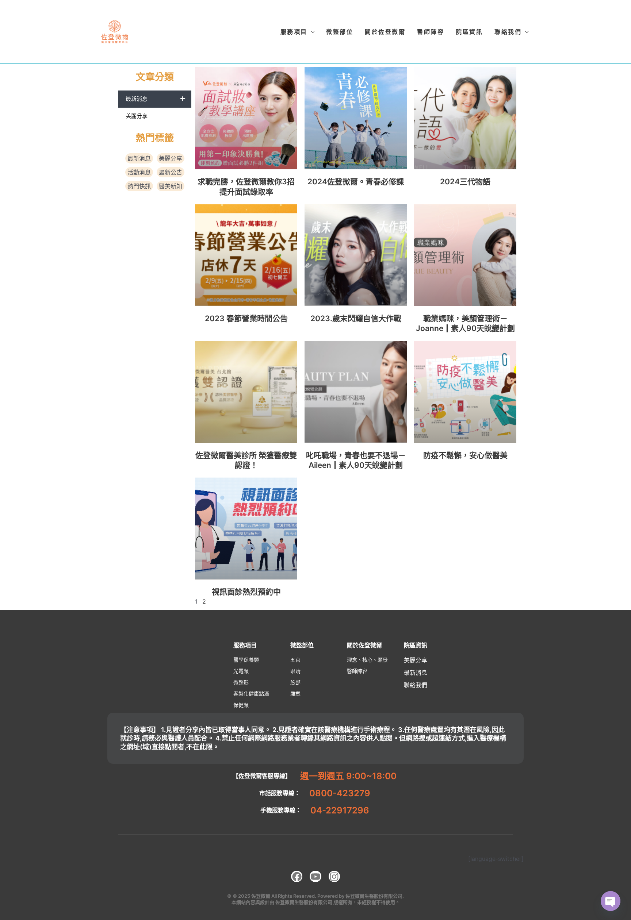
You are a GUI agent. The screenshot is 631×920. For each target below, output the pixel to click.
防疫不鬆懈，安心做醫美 (465, 455)
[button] (298, 32)
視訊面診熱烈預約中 (246, 591)
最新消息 (139, 158)
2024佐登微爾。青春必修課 (355, 181)
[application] (311, 32)
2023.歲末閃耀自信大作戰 (355, 318)
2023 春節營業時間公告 (246, 318)
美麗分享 (137, 115)
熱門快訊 (139, 186)
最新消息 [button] (137, 98)
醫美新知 (170, 186)
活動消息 (139, 172)
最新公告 (170, 172)
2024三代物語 (465, 181)
